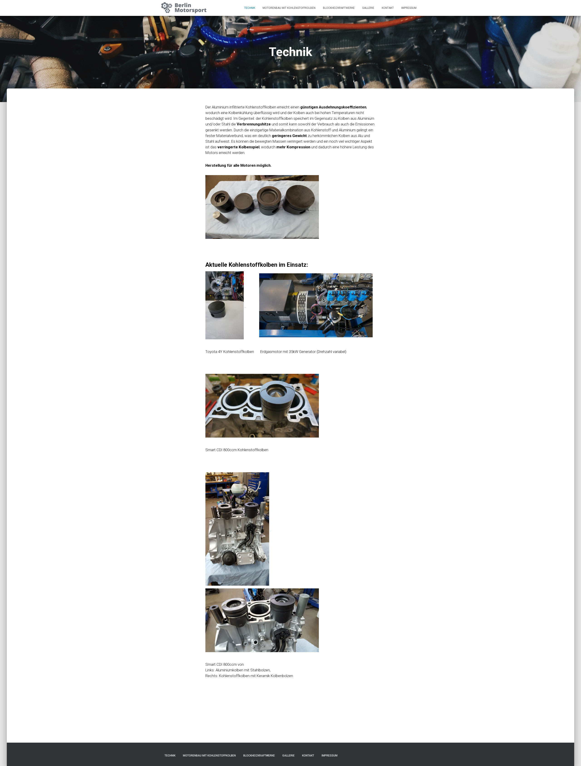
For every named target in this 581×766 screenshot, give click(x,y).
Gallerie (368, 8)
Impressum (408, 8)
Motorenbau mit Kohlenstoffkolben (289, 8)
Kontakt (388, 8)
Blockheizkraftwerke (339, 8)
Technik (249, 8)
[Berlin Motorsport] (184, 8)
